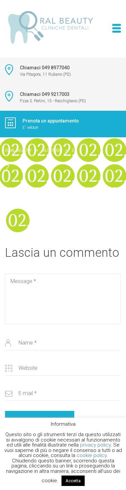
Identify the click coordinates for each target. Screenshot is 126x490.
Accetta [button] (73, 480)
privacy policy (95, 445)
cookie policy (92, 455)
